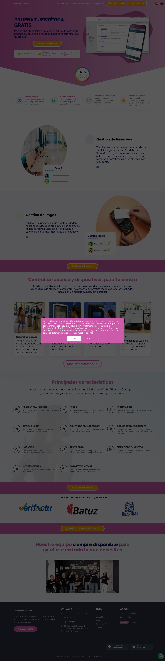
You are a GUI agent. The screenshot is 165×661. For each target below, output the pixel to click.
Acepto (73, 338)
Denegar (90, 338)
